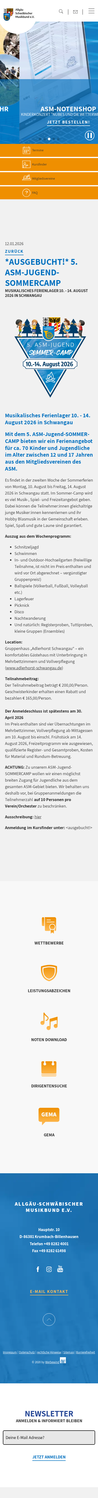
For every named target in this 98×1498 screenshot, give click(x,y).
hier (37, 817)
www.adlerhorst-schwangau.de (34, 668)
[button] (91, 11)
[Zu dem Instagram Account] (49, 1269)
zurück (14, 251)
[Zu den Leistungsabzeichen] (49, 980)
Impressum (10, 1352)
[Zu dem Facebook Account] (38, 1269)
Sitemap (68, 1352)
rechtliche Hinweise (49, 1352)
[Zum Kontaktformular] (75, 12)
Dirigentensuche (49, 1086)
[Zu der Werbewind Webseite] (63, 1362)
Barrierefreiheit (85, 1352)
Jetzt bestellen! (51, 122)
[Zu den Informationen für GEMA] (49, 1123)
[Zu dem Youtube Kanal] (60, 1268)
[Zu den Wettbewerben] (49, 932)
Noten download (49, 1039)
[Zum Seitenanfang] (49, 1320)
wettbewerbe (49, 943)
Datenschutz (27, 1352)
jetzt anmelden (49, 1457)
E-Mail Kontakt (49, 1291)
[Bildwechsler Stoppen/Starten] (89, 135)
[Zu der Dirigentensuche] (48, 1075)
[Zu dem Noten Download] (49, 1028)
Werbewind (52, 1362)
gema (49, 1135)
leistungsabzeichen (49, 990)
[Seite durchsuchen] (61, 11)
